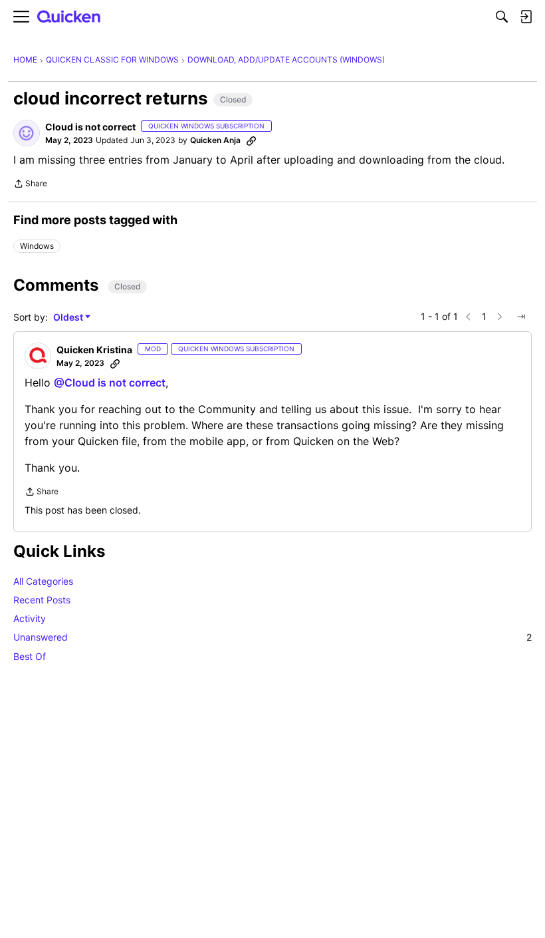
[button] (26, 133)
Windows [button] (37, 246)
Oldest (69, 317)
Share (30, 185)
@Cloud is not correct (109, 382)
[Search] (502, 17)
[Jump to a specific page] (521, 316)
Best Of (29, 656)
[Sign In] (526, 17)
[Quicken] (69, 17)
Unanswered (272, 637)
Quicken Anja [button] (215, 140)
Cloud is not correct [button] (90, 126)
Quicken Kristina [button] (94, 349)
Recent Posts (41, 599)
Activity (29, 618)
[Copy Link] (251, 140)
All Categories (43, 581)
